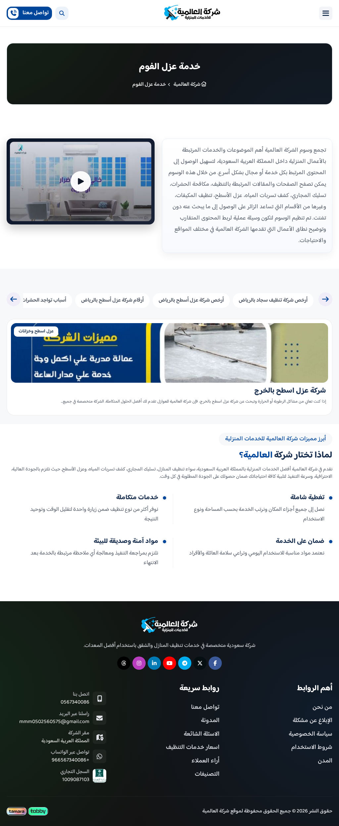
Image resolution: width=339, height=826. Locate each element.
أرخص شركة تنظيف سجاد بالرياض (273, 300)
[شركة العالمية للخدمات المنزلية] (192, 13)
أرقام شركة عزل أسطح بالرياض (112, 300)
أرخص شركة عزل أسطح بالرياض (191, 300)
